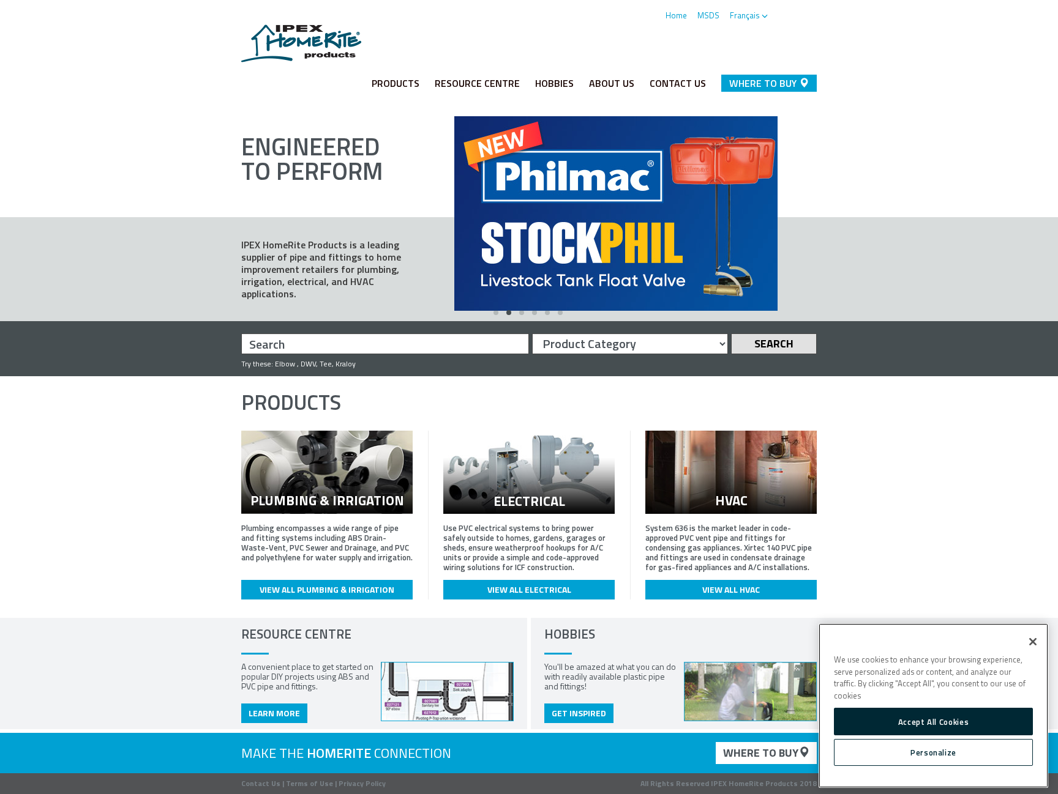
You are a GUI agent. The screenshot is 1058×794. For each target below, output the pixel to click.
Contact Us (260, 783)
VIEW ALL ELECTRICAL (529, 589)
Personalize (933, 752)
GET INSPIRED (579, 713)
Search (774, 343)
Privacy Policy (362, 783)
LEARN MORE (274, 713)
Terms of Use (309, 783)
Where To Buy (764, 83)
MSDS (708, 15)
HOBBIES (554, 83)
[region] (933, 705)
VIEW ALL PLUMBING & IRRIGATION (327, 589)
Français (746, 15)
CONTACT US (678, 83)
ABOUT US (611, 83)
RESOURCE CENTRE (477, 83)
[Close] (1032, 641)
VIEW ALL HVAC (731, 589)
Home (676, 15)
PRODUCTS (395, 83)
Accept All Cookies (933, 721)
